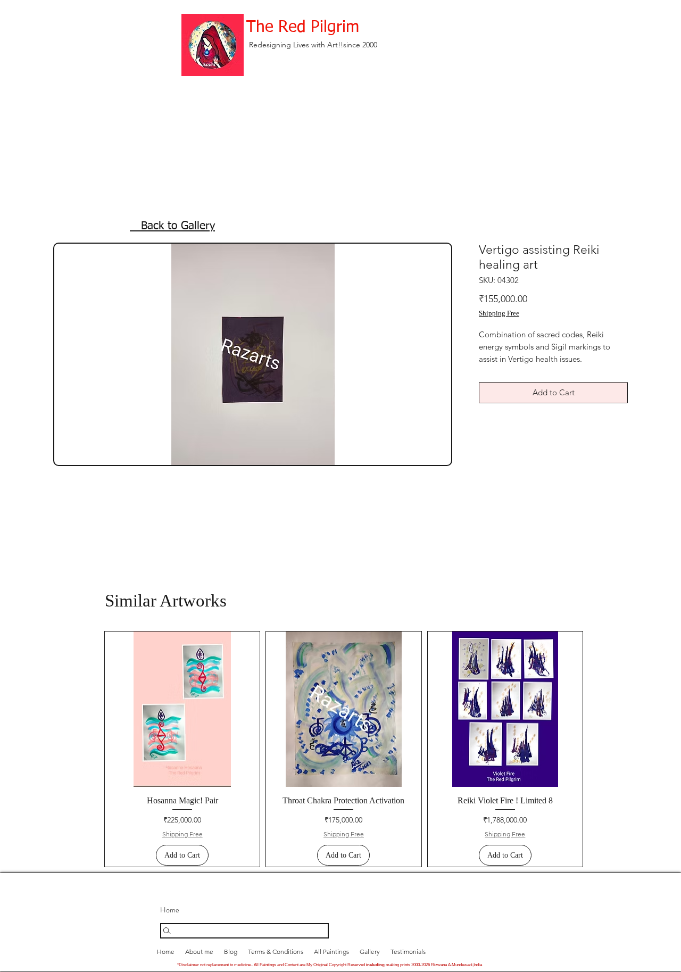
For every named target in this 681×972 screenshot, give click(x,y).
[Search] (244, 930)
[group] (343, 749)
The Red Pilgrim (302, 28)
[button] (369, 951)
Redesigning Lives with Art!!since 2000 (313, 44)
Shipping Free (499, 313)
